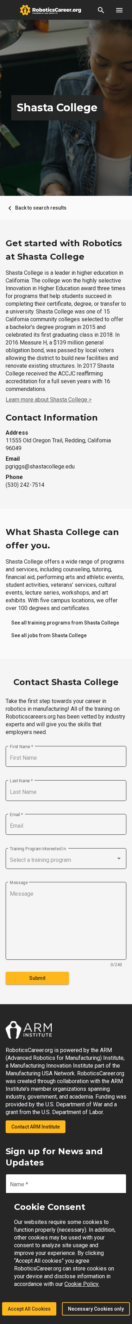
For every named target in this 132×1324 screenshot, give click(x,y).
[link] (65, 622)
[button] (101, 10)
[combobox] (66, 860)
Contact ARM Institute (35, 1127)
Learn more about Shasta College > (49, 399)
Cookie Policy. (81, 1284)
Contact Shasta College (66, 682)
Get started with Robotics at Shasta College (64, 250)
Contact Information (52, 417)
